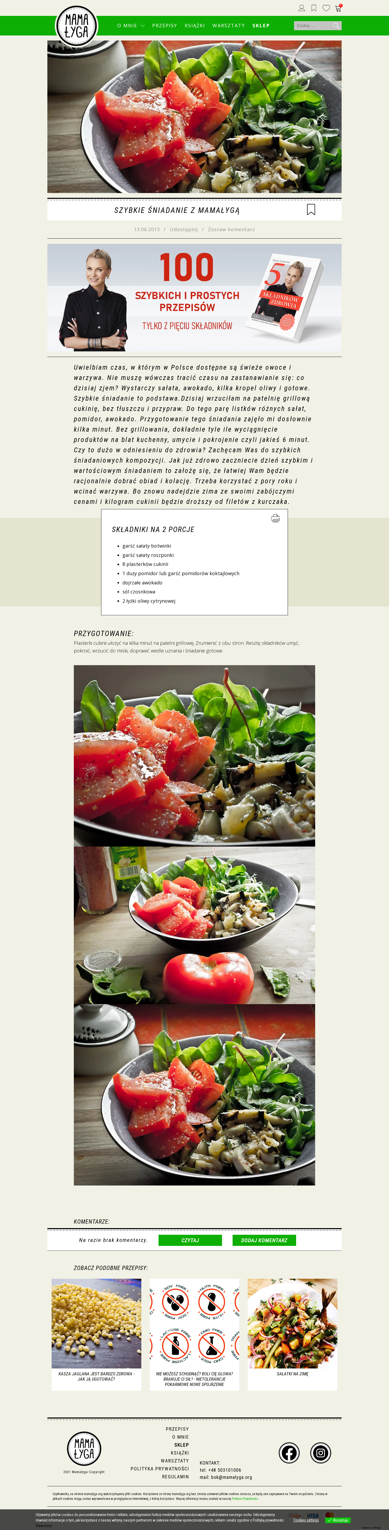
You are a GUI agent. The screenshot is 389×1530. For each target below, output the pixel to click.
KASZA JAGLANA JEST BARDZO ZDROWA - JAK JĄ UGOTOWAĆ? (96, 1376)
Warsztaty (228, 25)
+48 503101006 (224, 1470)
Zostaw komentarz (231, 229)
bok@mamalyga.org (231, 1477)
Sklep (261, 25)
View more (44, 1526)
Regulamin (175, 1476)
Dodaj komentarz (264, 1240)
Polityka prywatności (160, 1468)
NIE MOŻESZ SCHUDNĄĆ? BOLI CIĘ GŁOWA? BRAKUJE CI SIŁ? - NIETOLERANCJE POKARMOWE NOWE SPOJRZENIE (194, 1379)
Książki (195, 25)
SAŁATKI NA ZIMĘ (292, 1373)
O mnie (127, 25)
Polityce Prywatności (245, 1499)
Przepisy (164, 25)
